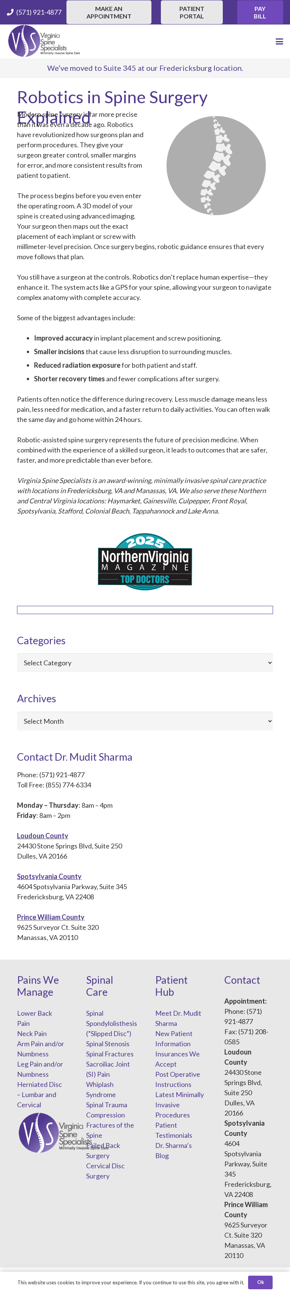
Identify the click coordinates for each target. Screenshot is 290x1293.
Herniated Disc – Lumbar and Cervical (39, 1094)
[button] (279, 41)
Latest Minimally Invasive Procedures (179, 1104)
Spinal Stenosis (108, 1043)
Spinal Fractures (110, 1054)
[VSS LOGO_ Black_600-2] (44, 41)
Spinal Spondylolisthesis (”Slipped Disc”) (111, 1023)
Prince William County (51, 917)
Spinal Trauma (106, 1104)
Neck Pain (32, 1033)
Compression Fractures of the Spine (110, 1125)
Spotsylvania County (49, 876)
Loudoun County (42, 835)
